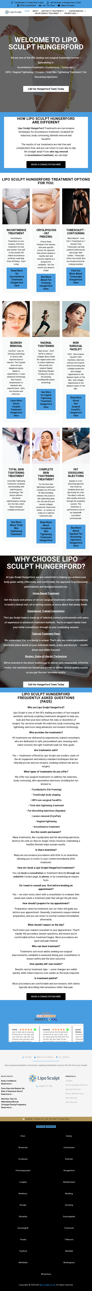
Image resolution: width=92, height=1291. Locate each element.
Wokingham (69, 1262)
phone (45, 876)
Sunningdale (69, 1216)
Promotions (70, 13)
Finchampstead (23, 1170)
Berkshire (50, 1126)
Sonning (69, 1205)
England (40, 1126)
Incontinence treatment (47, 826)
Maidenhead (69, 1182)
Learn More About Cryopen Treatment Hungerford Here (16, 408)
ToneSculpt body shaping (46, 794)
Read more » (6, 1084)
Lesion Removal (76, 11)
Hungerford (69, 1170)
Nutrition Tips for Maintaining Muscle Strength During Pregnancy (13, 1102)
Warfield (69, 1251)
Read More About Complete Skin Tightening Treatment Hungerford (46, 531)
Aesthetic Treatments (52, 11)
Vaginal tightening (47, 821)
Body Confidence (8, 1081)
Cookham (23, 1159)
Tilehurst (69, 1239)
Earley (69, 1136)
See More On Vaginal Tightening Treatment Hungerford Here (46, 399)
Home (27, 11)
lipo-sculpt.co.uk (47, 1285)
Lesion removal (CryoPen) (46, 816)
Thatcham (69, 1228)
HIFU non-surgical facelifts (46, 800)
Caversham (69, 1147)
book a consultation (32, 873)
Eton (23, 1136)
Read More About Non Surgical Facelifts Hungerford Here (76, 406)
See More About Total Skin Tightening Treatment (16, 528)
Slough (23, 1205)
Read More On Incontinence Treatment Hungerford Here (17, 278)
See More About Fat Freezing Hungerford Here (46, 282)
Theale (23, 1239)
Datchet (69, 1159)
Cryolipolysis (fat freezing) (46, 789)
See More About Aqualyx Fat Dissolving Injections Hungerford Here (75, 536)
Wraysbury (46, 1274)
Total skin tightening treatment (46, 805)
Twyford (23, 1251)
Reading (69, 1193)
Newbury (23, 1193)
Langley (23, 1182)
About (36, 11)
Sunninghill (23, 1228)
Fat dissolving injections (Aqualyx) (47, 810)
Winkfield (23, 1262)
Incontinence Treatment (47, 13)
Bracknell (23, 1147)
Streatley (23, 1216)
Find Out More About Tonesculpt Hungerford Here (75, 276)
